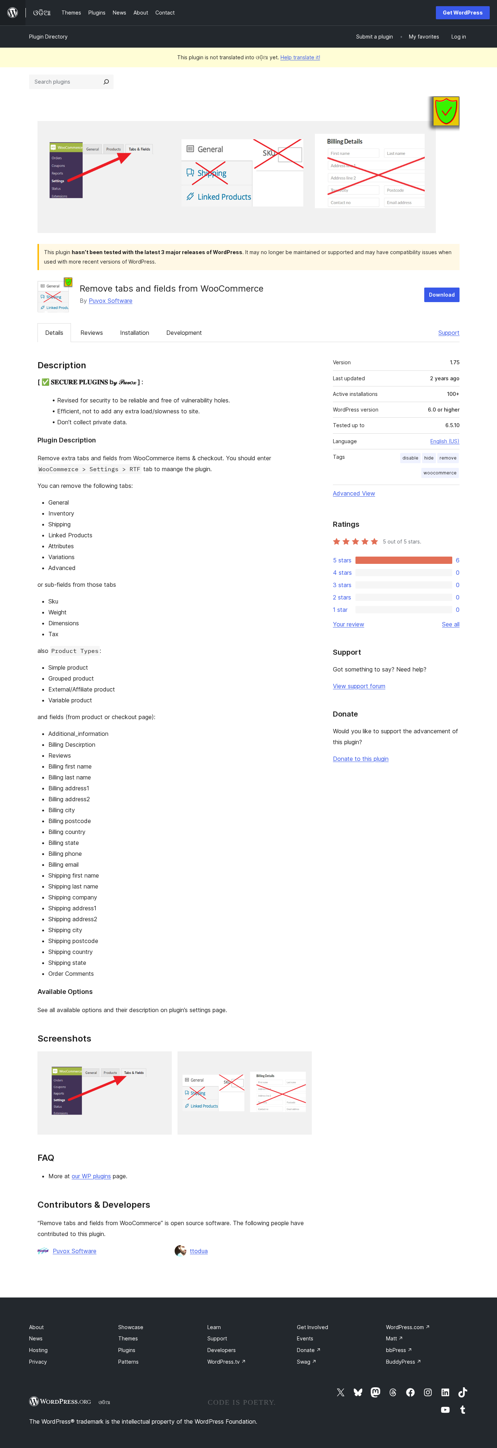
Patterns (128, 1362)
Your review (348, 624)
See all (451, 624)
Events (305, 1338)
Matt (394, 1338)
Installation (134, 332)
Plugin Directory (48, 36)
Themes (128, 1338)
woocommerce (440, 473)
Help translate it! (300, 57)
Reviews (91, 332)
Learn (214, 1327)
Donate (309, 1350)
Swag (307, 1362)
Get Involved (312, 1327)
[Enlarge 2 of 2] (302, 1061)
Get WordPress (463, 12)
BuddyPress (403, 1362)
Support (449, 332)
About (36, 1327)
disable (410, 458)
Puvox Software (110, 300)
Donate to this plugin (361, 758)
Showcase (130, 1327)
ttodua (199, 1251)
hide (429, 458)
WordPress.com (408, 1327)
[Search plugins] (106, 82)
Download (442, 295)
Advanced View (354, 493)
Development (184, 332)
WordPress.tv (226, 1362)
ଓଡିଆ (104, 1402)
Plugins (126, 1350)
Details (54, 332)
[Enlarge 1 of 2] (162, 1061)
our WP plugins (91, 1176)
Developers (221, 1350)
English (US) (445, 441)
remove (448, 458)
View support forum (359, 686)
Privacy (38, 1362)
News (36, 1338)
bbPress (399, 1350)
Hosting (38, 1350)
